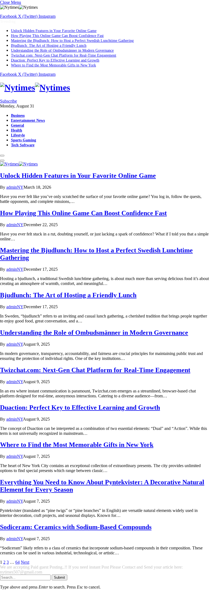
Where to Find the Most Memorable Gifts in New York (53, 65)
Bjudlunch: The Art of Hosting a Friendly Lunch (48, 45)
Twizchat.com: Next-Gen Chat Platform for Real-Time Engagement (63, 55)
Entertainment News (28, 120)
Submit (59, 577)
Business (18, 115)
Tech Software (22, 145)
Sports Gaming (23, 140)
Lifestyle (18, 135)
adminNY (15, 187)
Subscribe (8, 101)
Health (16, 130)
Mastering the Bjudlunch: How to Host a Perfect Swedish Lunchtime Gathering (72, 41)
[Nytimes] (105, 88)
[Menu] (2, 155)
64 (17, 562)
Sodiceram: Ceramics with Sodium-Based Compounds (75, 527)
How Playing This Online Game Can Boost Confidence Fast (57, 36)
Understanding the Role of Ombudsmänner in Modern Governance (62, 50)
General (17, 125)
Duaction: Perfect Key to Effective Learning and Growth (55, 60)
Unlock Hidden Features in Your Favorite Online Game (54, 31)
